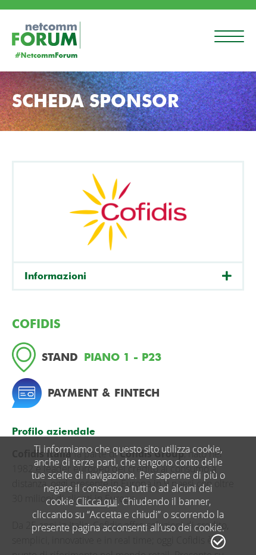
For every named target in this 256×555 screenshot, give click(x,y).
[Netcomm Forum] (46, 39)
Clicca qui (96, 501)
